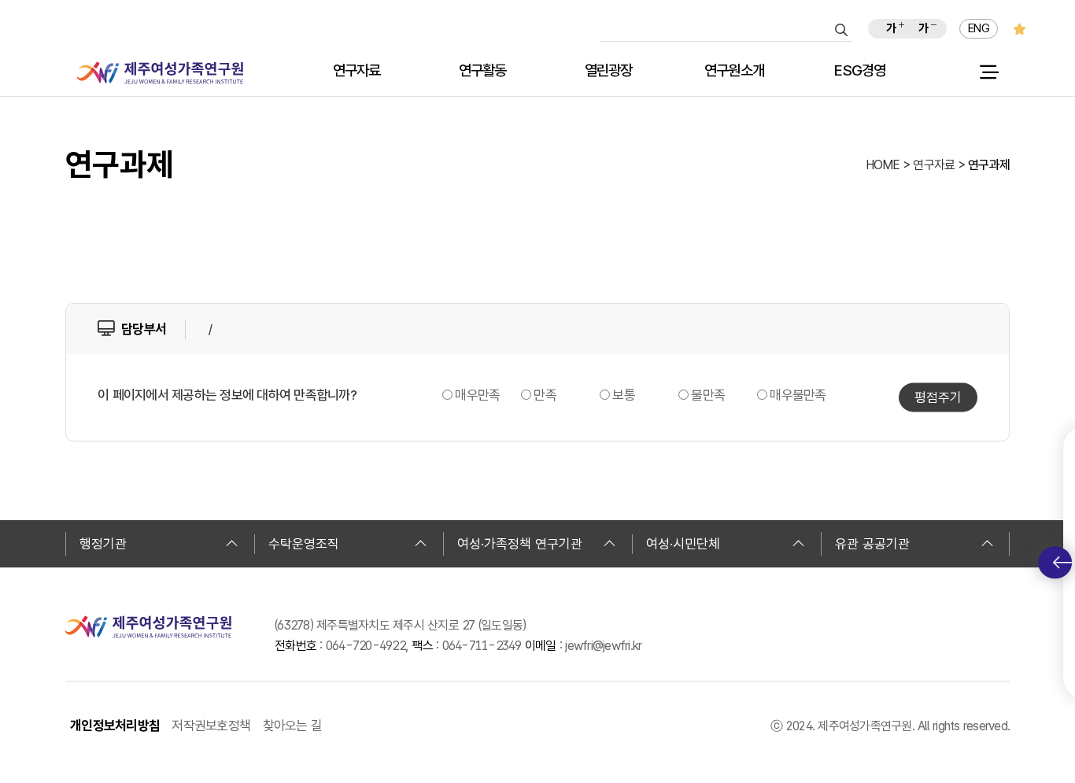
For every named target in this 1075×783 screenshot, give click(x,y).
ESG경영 (859, 71)
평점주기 (938, 397)
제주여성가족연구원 (160, 72)
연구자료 (357, 71)
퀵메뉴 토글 (1055, 563)
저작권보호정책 (211, 725)
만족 (545, 395)
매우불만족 (798, 395)
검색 (841, 30)
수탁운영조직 (303, 544)
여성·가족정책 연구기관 (519, 544)
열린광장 (609, 71)
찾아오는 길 (293, 725)
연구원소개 (734, 71)
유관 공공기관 (872, 544)
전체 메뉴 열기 (989, 72)
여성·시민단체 (683, 544)
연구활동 (483, 71)
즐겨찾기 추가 (1019, 29)
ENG (978, 28)
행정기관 (103, 544)
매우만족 (477, 395)
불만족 (708, 395)
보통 (623, 395)
